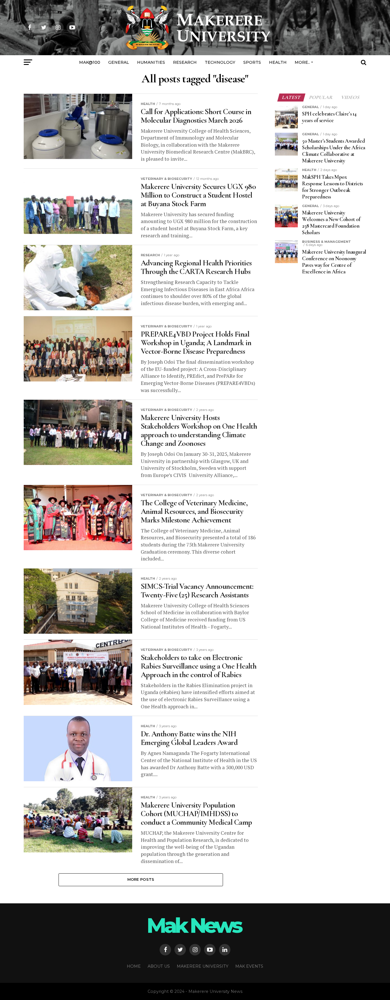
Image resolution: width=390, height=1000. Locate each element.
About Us (159, 966)
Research (185, 62)
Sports (252, 62)
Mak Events (249, 966)
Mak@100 (89, 62)
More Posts (140, 879)
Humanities (151, 62)
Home (134, 966)
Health (278, 62)
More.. (302, 62)
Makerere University (202, 966)
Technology (220, 62)
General (118, 62)
